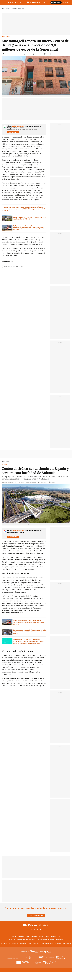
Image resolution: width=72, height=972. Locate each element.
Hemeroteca (59, 939)
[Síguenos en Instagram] (13, 2)
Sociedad (41, 936)
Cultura (47, 936)
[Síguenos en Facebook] (8, 2)
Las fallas (12, 939)
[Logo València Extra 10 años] (36, 927)
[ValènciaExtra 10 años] (36, 2)
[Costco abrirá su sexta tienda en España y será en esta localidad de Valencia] (7, 218)
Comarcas (8, 8)
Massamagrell (6, 36)
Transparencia (67, 943)
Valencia (4, 464)
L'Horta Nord (14, 8)
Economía (34, 936)
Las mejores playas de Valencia (45, 939)
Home (3, 8)
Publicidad (58, 943)
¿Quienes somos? (13, 943)
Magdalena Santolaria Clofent (9, 482)
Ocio (59, 936)
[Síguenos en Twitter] (10, 2)
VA (18, 2)
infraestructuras (8, 266)
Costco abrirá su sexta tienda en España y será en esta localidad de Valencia (29, 218)
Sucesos (53, 936)
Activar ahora (12, 132)
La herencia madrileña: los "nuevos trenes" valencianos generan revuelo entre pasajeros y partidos (28, 227)
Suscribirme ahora (36, 915)
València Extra (5, 54)
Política (27, 936)
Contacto (4, 943)
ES (21, 2)
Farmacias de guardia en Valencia (26, 939)
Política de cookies (47, 943)
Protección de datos (34, 943)
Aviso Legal (23, 943)
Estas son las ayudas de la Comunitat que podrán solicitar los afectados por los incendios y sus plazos (29, 631)
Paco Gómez (19, 266)
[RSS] (15, 2)
